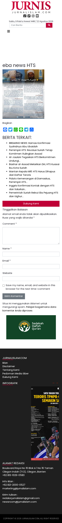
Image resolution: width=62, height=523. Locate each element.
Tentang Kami (10, 370)
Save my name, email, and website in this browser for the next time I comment (30, 287)
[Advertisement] (31, 48)
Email (6, 260)
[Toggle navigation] (8, 31)
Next (57, 382)
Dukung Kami (31, 203)
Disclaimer (8, 366)
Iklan (5, 363)
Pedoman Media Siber (15, 373)
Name (7, 248)
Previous (53, 382)
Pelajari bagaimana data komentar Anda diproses (29, 308)
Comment (9, 223)
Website (7, 273)
